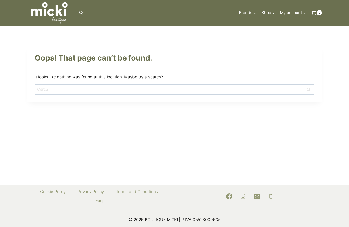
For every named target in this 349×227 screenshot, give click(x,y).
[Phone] (271, 196)
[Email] (257, 196)
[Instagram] (243, 196)
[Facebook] (229, 196)
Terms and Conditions (137, 191)
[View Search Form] (81, 13)
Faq (99, 200)
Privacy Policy (91, 191)
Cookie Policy (53, 191)
